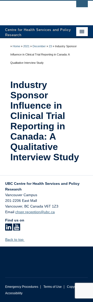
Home (16, 46)
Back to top (15, 239)
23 (50, 46)
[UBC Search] (82, 6)
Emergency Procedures (21, 287)
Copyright (74, 287)
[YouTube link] (16, 229)
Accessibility (13, 293)
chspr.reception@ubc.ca (35, 212)
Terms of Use (52, 287)
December (39, 46)
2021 (26, 46)
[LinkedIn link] (8, 229)
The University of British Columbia (34, 10)
